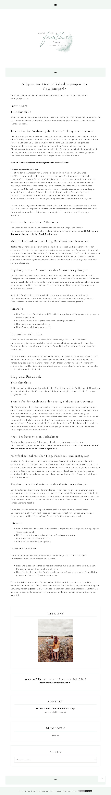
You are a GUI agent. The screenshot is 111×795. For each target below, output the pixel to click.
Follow (55, 735)
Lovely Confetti (66, 791)
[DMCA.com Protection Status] (85, 791)
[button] (55, 4)
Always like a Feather (55, 42)
